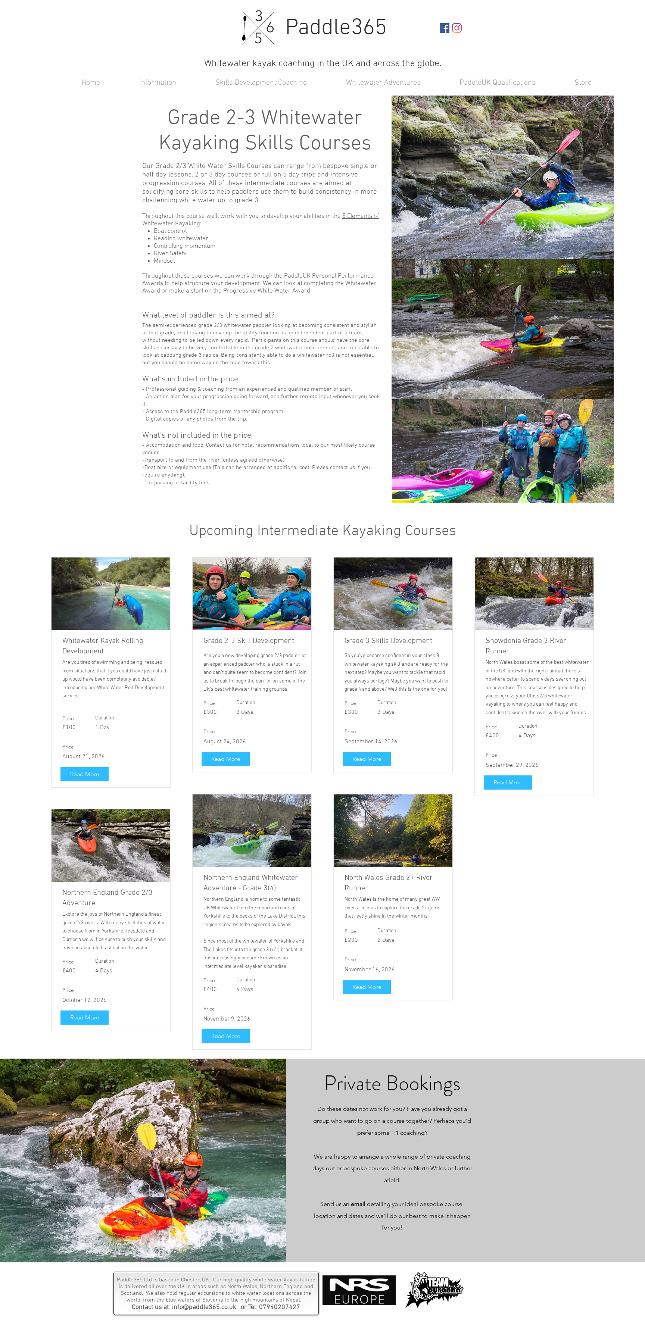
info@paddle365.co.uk (204, 1307)
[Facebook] (444, 28)
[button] (247, 82)
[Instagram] (457, 28)
